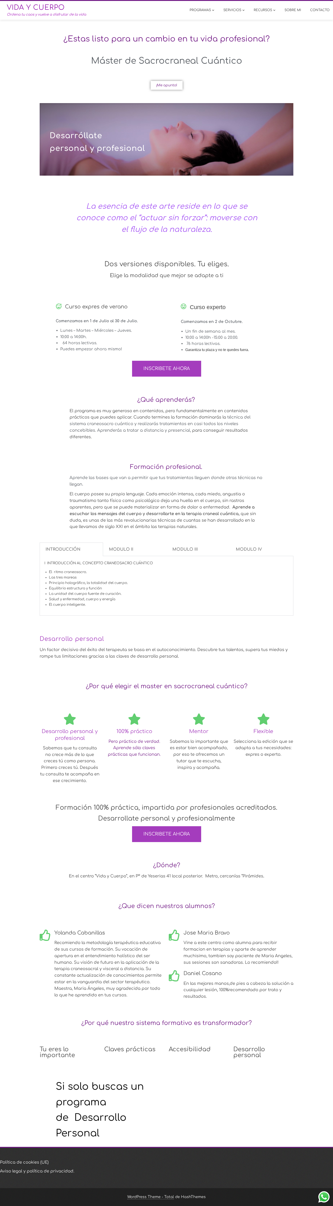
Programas (200, 10)
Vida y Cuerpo (36, 7)
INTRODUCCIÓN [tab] (63, 549)
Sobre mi (293, 10)
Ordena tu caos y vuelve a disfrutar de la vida (46, 15)
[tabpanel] (166, 586)
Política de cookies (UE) (24, 1162)
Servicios (232, 10)
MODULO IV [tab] (249, 549)
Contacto (320, 10)
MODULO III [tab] (185, 549)
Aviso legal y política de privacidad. (37, 1171)
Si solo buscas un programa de (100, 1102)
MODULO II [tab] (121, 549)
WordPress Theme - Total (150, 1197)
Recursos (263, 10)
